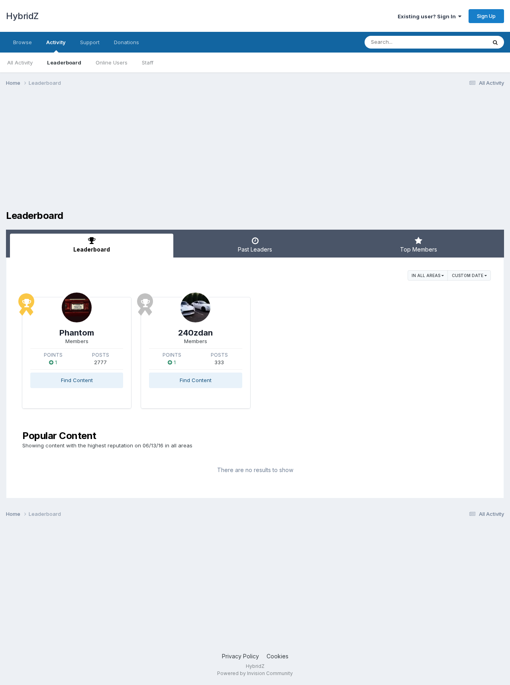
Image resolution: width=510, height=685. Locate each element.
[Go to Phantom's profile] (77, 307)
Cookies (277, 656)
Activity (56, 42)
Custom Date (468, 275)
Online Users (112, 62)
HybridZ (22, 16)
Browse (22, 42)
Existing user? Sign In (428, 16)
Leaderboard (64, 62)
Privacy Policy (240, 656)
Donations (126, 42)
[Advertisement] (151, 154)
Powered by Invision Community (255, 673)
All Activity (20, 62)
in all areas (426, 275)
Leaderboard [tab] (91, 249)
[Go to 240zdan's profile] (195, 307)
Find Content (77, 380)
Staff (147, 62)
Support (90, 42)
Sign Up (486, 16)
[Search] (495, 42)
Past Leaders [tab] (255, 249)
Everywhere (462, 42)
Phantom (76, 333)
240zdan (195, 333)
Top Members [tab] (418, 249)
